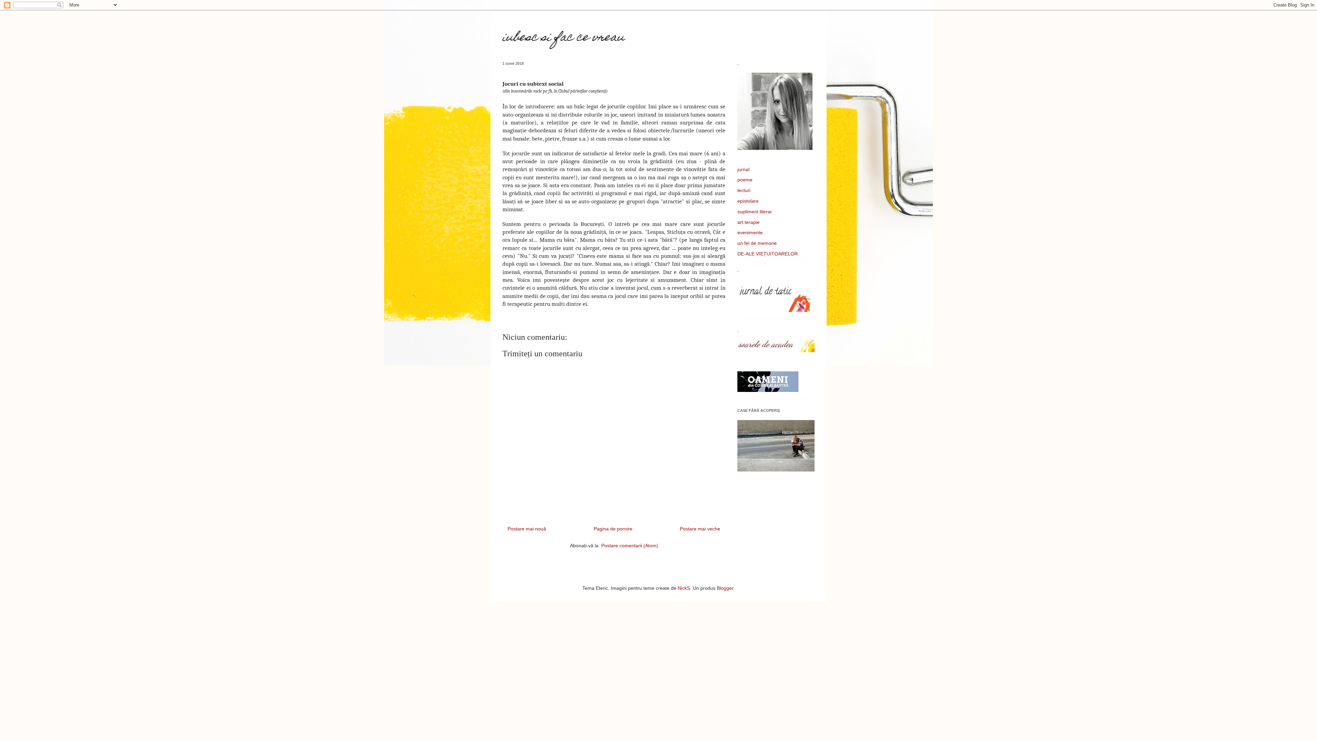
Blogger (725, 588)
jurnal (743, 169)
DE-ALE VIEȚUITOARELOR (767, 253)
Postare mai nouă (527, 528)
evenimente (750, 232)
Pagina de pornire (613, 528)
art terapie (748, 222)
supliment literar (754, 211)
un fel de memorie (757, 243)
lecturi (743, 190)
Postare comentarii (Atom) (629, 545)
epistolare (748, 201)
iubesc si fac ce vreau (563, 38)
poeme (744, 179)
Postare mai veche (700, 528)
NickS (684, 588)
